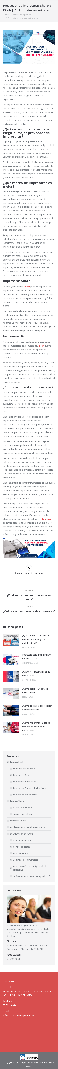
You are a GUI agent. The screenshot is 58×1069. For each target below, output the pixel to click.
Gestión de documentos (24, 840)
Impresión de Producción (25, 794)
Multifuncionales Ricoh (24, 768)
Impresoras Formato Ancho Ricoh (29, 788)
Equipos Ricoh (17, 762)
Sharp (27, 286)
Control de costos (21, 846)
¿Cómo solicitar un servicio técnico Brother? (35, 690)
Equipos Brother (18, 820)
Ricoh (41, 345)
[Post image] (11, 640)
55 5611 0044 (13, 959)
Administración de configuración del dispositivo (30, 868)
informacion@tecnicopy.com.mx (18, 1015)
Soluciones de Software (21, 833)
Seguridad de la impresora (25, 859)
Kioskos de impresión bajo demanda (27, 827)
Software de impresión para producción (32, 876)
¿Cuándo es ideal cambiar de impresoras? (36, 673)
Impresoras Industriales (24, 781)
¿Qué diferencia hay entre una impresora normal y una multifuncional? (36, 639)
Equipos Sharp (17, 801)
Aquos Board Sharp (22, 807)
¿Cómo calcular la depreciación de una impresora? (37, 707)
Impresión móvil (21, 853)
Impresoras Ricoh (21, 775)
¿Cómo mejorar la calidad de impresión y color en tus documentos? (36, 726)
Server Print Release (22, 814)
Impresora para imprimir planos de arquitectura (37, 656)
